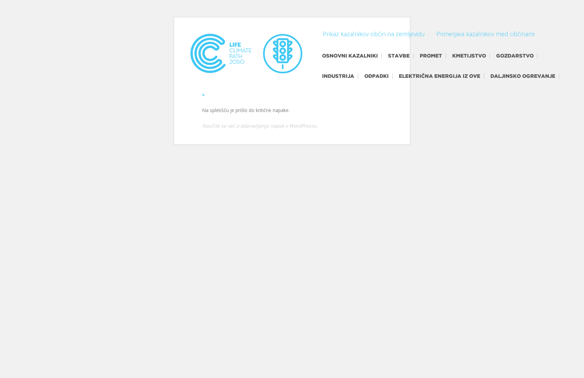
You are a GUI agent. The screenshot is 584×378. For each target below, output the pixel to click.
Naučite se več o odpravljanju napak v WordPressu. (260, 126)
